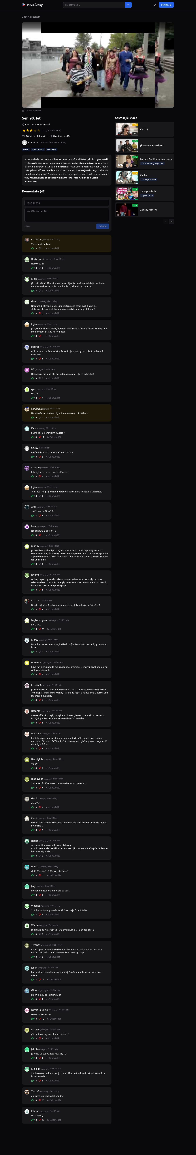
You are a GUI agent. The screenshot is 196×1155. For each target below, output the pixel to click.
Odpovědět (54, 248)
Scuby (34, 448)
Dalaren (35, 600)
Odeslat (103, 226)
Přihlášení (166, 4)
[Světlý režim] (155, 5)
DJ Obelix (36, 408)
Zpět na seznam (31, 16)
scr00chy (36, 239)
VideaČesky (35, 5)
